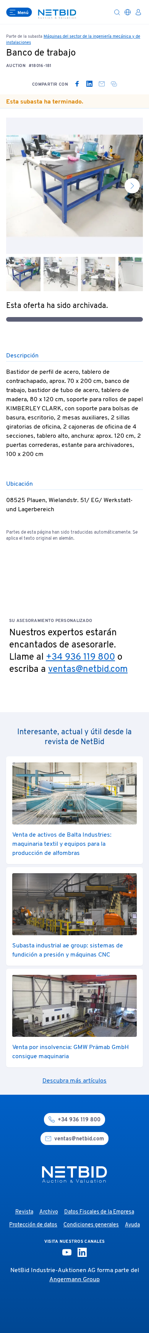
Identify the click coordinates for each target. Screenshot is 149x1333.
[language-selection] (127, 12)
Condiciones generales (91, 1225)
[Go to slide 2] (61, 274)
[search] (116, 12)
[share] (114, 83)
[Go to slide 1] (23, 274)
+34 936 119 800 (80, 657)
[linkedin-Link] (82, 1252)
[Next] (132, 185)
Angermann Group (74, 1280)
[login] (138, 12)
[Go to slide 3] (98, 274)
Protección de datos (33, 1225)
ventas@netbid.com (88, 669)
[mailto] (102, 84)
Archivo (48, 1212)
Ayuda (132, 1225)
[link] (77, 84)
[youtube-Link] (66, 1252)
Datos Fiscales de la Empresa (99, 1212)
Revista (24, 1212)
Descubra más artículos (74, 1081)
